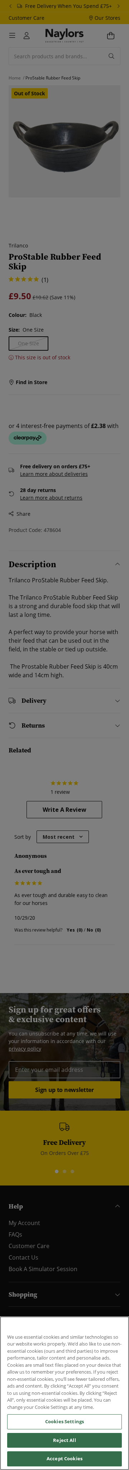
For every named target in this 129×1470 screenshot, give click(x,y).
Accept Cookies (64, 1458)
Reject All (64, 1440)
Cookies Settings (64, 1421)
